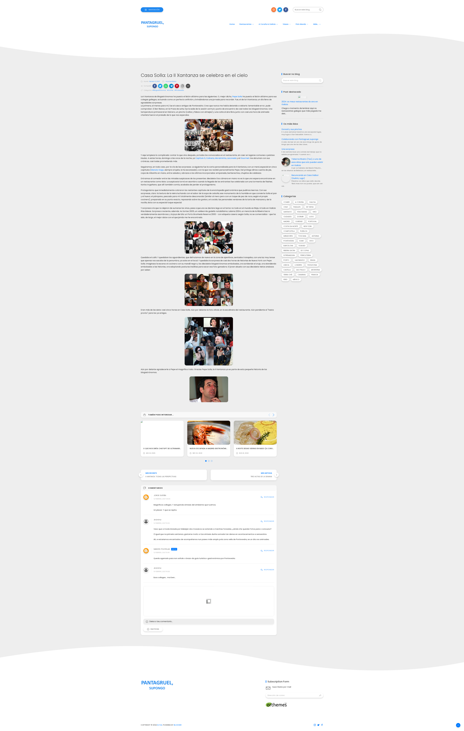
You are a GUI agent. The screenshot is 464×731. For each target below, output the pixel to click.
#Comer (170, 90)
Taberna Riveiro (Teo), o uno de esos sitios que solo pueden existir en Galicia (307, 162)
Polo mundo (301, 24)
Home (232, 24)
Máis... (315, 24)
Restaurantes (245, 24)
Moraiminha (220, 158)
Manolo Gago (157, 170)
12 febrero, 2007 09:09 (162, 499)
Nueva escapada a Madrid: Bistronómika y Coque (167, 448)
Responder (269, 497)
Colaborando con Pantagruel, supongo (300, 139)
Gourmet (245, 158)
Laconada (231, 158)
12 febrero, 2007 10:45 (162, 552)
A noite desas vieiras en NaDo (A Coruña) (209, 448)
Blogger (177, 725)
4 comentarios (170, 81)
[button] (154, 86)
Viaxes (285, 24)
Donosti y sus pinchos (292, 129)
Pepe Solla (237, 96)
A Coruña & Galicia (267, 24)
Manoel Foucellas (162, 549)
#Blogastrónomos (159, 90)
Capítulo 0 (200, 158)
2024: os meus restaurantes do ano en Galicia (300, 103)
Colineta (210, 158)
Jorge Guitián (160, 495)
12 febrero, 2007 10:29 (162, 523)
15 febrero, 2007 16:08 (162, 572)
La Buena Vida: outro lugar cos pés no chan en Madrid (262, 448)
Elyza (159, 725)
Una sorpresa (288, 149)
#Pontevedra (179, 90)
